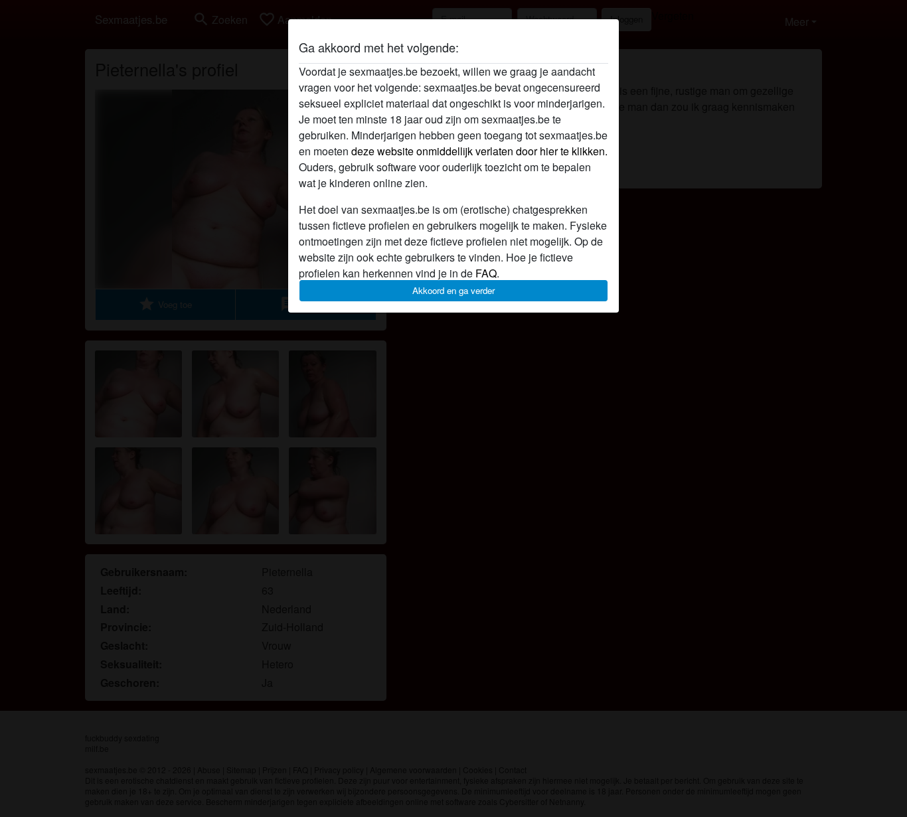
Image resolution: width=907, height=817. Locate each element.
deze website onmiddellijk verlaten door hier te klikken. (479, 151)
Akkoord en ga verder (453, 290)
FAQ (486, 273)
